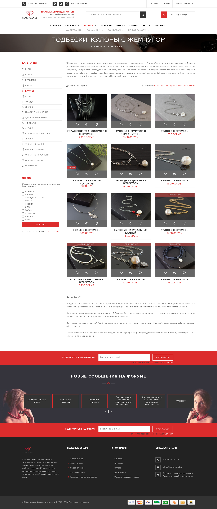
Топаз (28, 210)
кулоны (88, 25)
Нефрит (29, 204)
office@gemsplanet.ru (172, 467)
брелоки (29, 107)
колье (28, 75)
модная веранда (34, 160)
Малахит (29, 201)
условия (169, 362)
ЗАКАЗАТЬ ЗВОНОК (37, 3)
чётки (28, 96)
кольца (29, 102)
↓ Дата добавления (185, 86)
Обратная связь (77, 468)
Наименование (161, 86)
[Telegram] (55, 4)
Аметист (29, 191)
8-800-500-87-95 (79, 3)
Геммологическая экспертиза (83, 477)
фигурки (29, 128)
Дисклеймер (120, 472)
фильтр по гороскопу (37, 155)
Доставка (154, 3)
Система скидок (77, 472)
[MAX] (61, 4)
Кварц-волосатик (34, 198)
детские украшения (36, 118)
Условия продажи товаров (126, 477)
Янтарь (29, 216)
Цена (172, 86)
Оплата (166, 3)
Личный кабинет (183, 3)
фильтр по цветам (35, 149)
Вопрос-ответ (76, 463)
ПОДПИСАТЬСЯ (162, 357)
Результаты (54, 231)
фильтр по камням (35, 144)
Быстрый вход (76, 459)
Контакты (118, 459)
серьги (28, 85)
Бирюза (29, 195)
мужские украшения (36, 112)
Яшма (28, 219)
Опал (28, 207)
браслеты (30, 80)
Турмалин (30, 213)
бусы (28, 69)
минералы (30, 123)
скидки (29, 139)
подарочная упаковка (37, 133)
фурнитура (31, 166)
